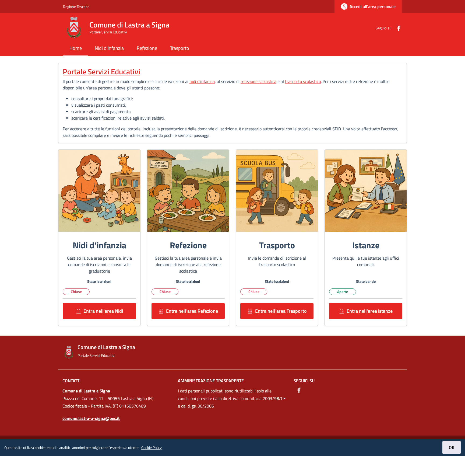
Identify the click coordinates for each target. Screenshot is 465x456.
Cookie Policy (151, 447)
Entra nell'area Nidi (103, 311)
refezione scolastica (258, 81)
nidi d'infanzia (202, 81)
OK (451, 447)
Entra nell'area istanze (370, 311)
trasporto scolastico (303, 81)
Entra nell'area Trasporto (281, 311)
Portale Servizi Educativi (101, 71)
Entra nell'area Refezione (192, 311)
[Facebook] (396, 27)
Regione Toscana (76, 6)
